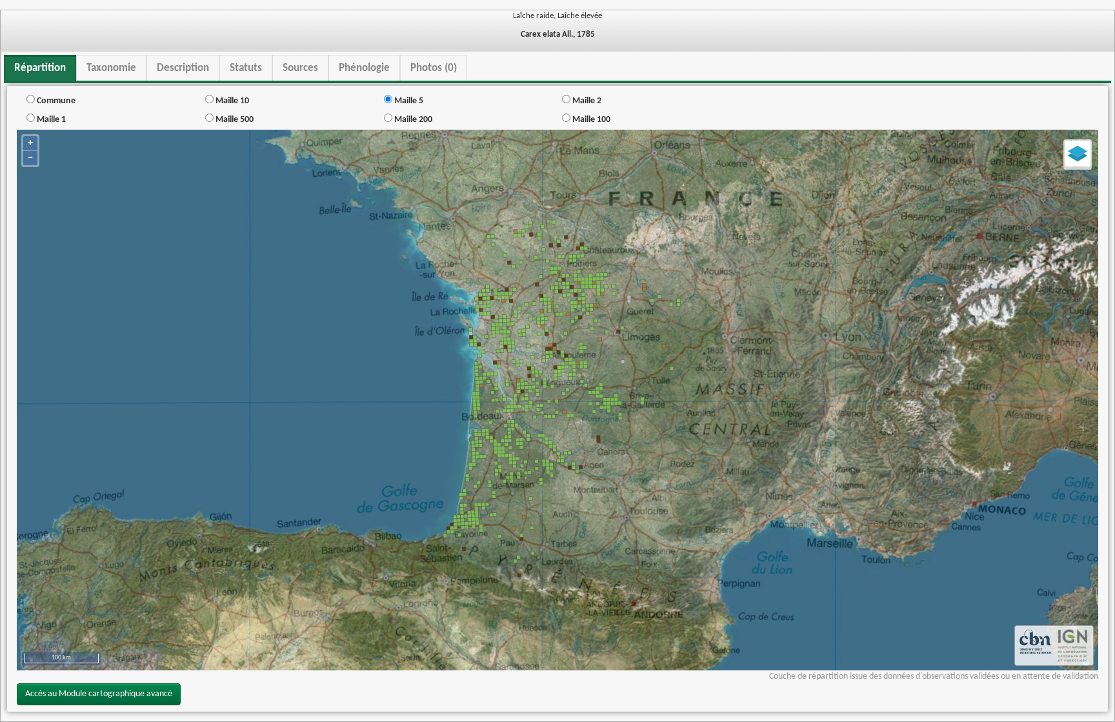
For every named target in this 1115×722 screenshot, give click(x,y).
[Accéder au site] (1035, 645)
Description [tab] (183, 68)
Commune (55, 101)
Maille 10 (231, 101)
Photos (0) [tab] (433, 68)
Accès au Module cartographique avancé (98, 694)
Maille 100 (590, 120)
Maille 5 (407, 101)
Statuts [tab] (246, 68)
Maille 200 (412, 120)
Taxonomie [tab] (111, 68)
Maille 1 (50, 120)
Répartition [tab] (40, 68)
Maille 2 (585, 101)
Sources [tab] (300, 68)
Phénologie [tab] (364, 68)
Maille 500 (234, 120)
